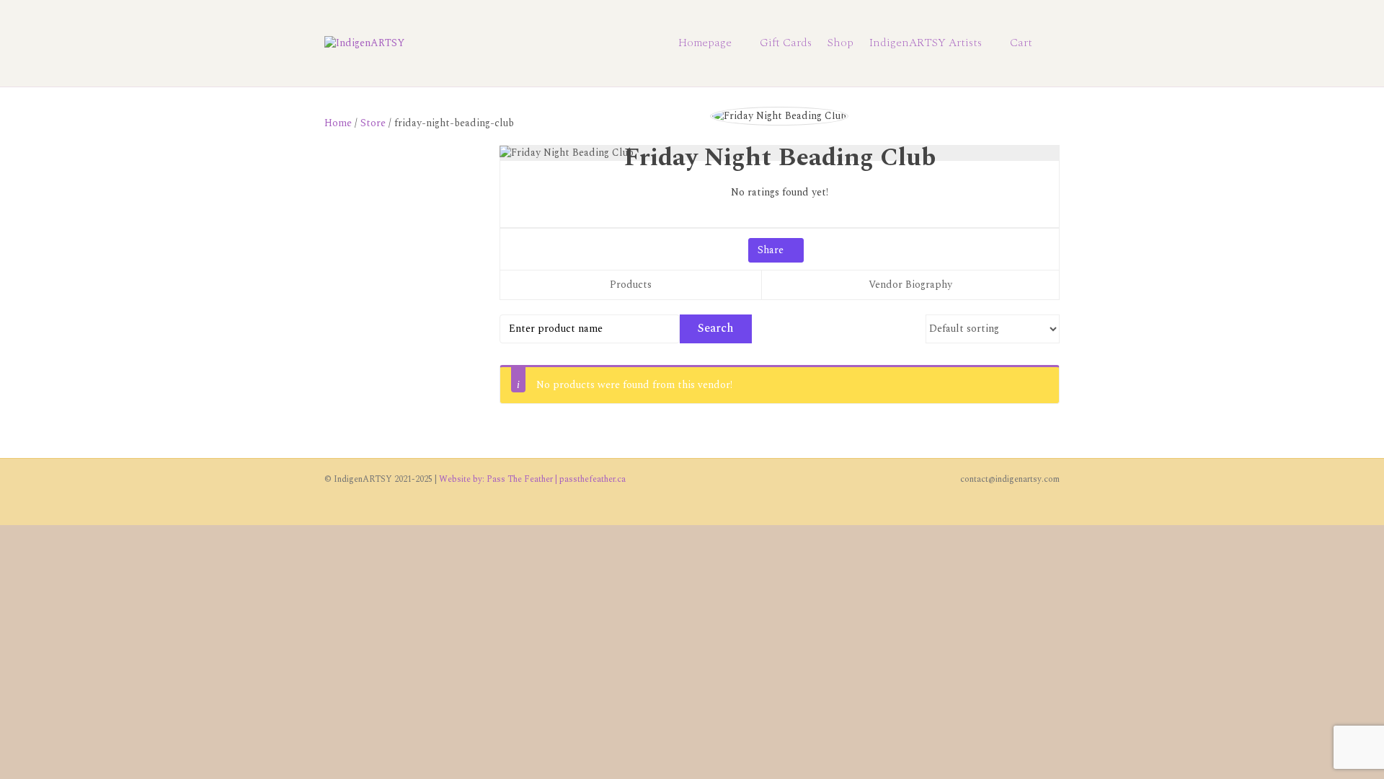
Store (373, 123)
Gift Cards (786, 42)
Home (338, 123)
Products (631, 284)
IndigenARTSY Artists (925, 42)
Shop (840, 42)
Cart (1021, 42)
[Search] (1050, 43)
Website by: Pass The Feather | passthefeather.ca (532, 479)
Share (772, 250)
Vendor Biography (910, 284)
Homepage (705, 42)
